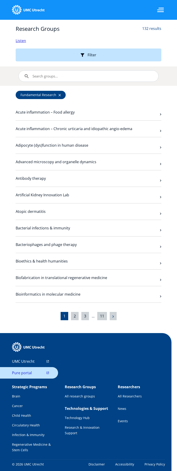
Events (123, 421)
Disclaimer (96, 464)
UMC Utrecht (23, 361)
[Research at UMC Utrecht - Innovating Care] (28, 10)
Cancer (17, 406)
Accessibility (124, 464)
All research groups (80, 396)
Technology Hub (77, 418)
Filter (92, 54)
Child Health (21, 415)
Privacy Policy (155, 464)
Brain (16, 396)
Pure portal (22, 372)
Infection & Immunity (28, 435)
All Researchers (130, 396)
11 (102, 316)
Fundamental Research (38, 95)
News (122, 408)
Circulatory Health (26, 425)
